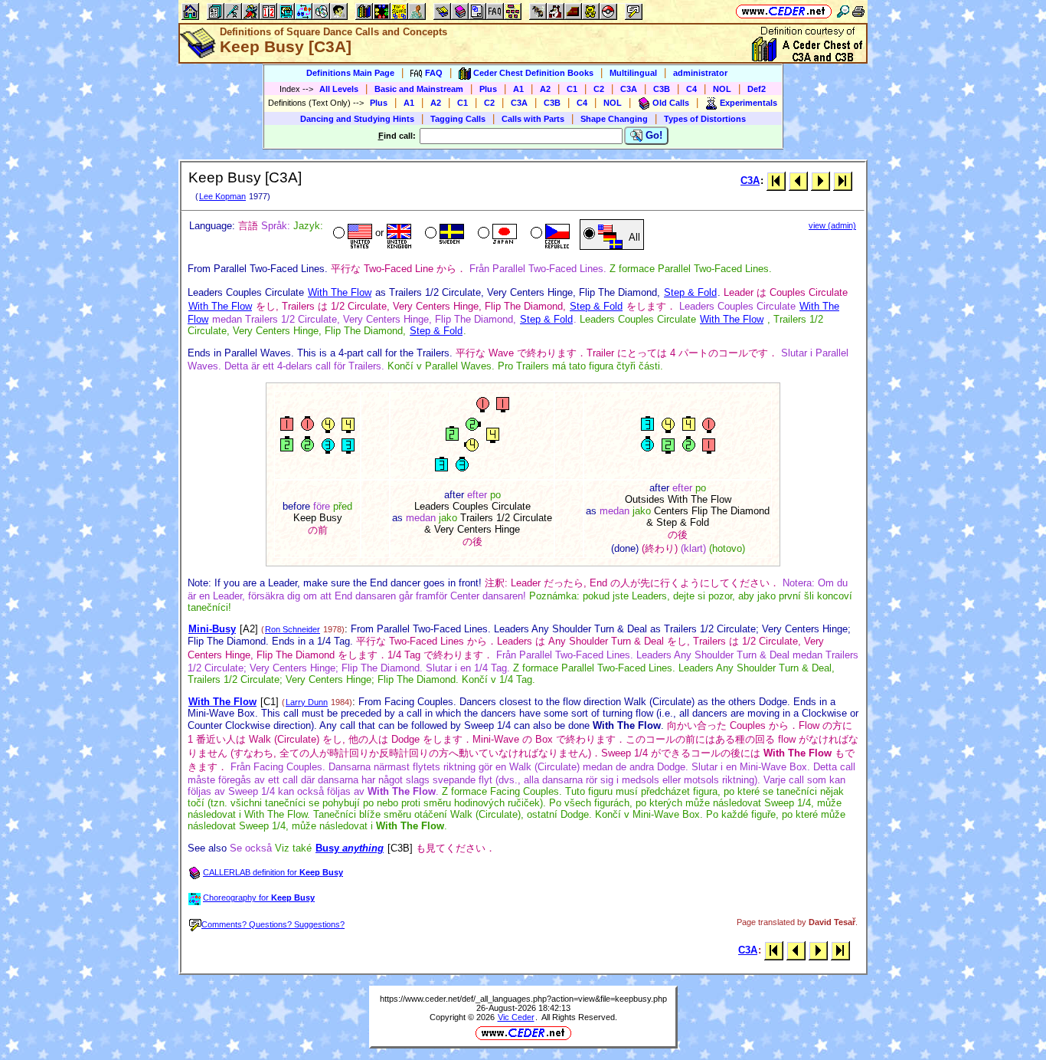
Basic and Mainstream (418, 89)
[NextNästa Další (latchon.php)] (820, 180)
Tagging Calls (457, 118)
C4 (691, 89)
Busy (349, 848)
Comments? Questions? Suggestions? (273, 924)
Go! (652, 135)
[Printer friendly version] (858, 11)
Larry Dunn (307, 702)
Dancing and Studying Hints (357, 118)
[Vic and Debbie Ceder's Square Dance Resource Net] (784, 11)
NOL (722, 89)
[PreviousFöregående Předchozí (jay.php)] (798, 180)
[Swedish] (443, 234)
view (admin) (832, 225)
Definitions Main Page (350, 72)
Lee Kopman (222, 196)
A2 (545, 89)
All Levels (338, 89)
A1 (518, 89)
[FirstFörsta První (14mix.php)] (776, 180)
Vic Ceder (516, 1017)
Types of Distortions (705, 118)
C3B (661, 89)
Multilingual (633, 72)
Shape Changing (614, 118)
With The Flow (339, 292)
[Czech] (549, 234)
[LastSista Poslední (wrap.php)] (842, 180)
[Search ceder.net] (843, 11)
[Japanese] (496, 234)
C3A (628, 89)
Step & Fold (690, 292)
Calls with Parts (533, 118)
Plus (488, 89)
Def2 (756, 89)
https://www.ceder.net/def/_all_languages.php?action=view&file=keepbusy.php (523, 998)
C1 (572, 89)
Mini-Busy (212, 629)
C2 (598, 89)
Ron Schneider (292, 629)
